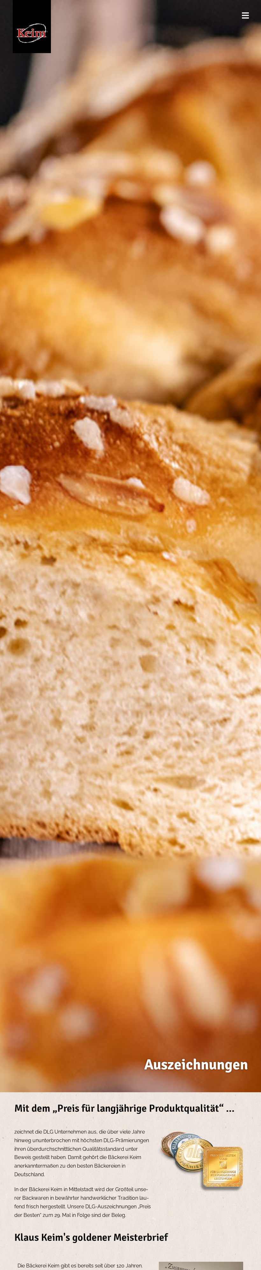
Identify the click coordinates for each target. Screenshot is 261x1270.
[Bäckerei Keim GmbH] (33, 26)
